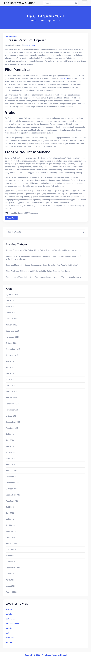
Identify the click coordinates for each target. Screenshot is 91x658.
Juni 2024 (10, 440)
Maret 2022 (11, 586)
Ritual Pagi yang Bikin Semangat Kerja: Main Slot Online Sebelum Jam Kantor (38, 271)
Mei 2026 (10, 300)
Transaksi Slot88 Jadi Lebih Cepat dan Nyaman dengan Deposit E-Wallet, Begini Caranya (43, 277)
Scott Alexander (29, 45)
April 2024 (10, 452)
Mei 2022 (10, 574)
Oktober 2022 (12, 562)
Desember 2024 (12, 404)
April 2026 (10, 306)
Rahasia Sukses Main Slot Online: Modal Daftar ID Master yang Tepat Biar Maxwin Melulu (43, 250)
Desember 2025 (12, 331)
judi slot (9, 614)
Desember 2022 (12, 549)
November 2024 (12, 410)
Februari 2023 (12, 537)
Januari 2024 (11, 470)
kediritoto (63, 78)
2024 (42, 20)
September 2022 (13, 568)
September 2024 (13, 422)
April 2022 (10, 580)
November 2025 (12, 337)
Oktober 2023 (12, 489)
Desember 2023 (12, 477)
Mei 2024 (10, 446)
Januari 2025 (11, 398)
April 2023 (10, 525)
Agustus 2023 (12, 501)
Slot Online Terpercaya (13, 45)
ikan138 (9, 609)
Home (33, 20)
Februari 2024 (12, 464)
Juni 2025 (10, 367)
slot (7, 633)
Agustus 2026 (12, 294)
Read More (11, 218)
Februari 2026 (12, 319)
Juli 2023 (10, 507)
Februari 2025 (12, 391)
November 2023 (12, 483)
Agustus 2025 (12, 355)
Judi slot (9, 642)
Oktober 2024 (12, 416)
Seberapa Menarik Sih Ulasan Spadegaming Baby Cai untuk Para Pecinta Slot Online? (42, 265)
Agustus (51, 20)
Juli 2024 (10, 434)
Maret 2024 (11, 458)
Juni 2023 (10, 513)
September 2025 (13, 349)
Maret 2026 (11, 313)
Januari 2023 (11, 543)
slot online (10, 619)
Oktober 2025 (12, 343)
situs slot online (12, 623)
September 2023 (13, 495)
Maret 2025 (11, 385)
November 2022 (12, 555)
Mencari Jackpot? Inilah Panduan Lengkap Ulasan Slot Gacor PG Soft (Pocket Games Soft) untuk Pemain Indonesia (44, 257)
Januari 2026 (11, 325)
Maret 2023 (11, 531)
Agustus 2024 (12, 428)
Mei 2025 (10, 373)
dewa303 (10, 637)
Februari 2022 (12, 592)
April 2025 (10, 379)
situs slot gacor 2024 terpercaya (23, 213)
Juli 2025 (10, 361)
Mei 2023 (10, 519)
